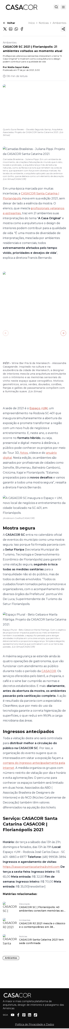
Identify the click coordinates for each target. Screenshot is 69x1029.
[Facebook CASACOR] (18, 1015)
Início (31, 23)
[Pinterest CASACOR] (24, 1015)
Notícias (44, 23)
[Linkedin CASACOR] (29, 1015)
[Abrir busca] (56, 6)
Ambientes (59, 23)
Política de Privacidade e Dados (34, 1024)
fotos (24, 452)
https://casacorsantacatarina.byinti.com (31, 866)
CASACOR (48, 671)
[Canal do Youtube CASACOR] (12, 1015)
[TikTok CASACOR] (35, 1015)
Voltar (11, 23)
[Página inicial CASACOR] (21, 7)
